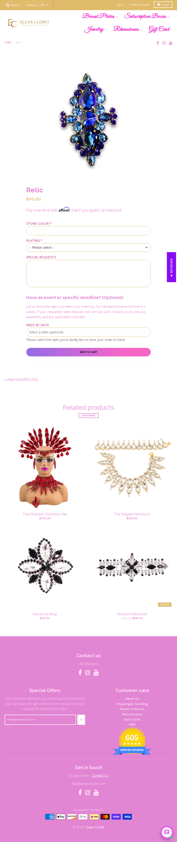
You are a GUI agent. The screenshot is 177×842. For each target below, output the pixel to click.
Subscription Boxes (145, 16)
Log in (120, 4)
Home (8, 42)
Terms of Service (132, 709)
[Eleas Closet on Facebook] (157, 43)
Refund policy (132, 714)
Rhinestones (126, 29)
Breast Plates (98, 16)
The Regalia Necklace (132, 514)
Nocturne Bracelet (132, 614)
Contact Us (100, 775)
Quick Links (132, 719)
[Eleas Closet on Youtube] (170, 43)
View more (88, 415)
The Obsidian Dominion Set (45, 514)
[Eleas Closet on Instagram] (164, 43)
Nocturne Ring (45, 614)
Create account (139, 4)
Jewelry (94, 29)
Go (81, 719)
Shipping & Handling (132, 704)
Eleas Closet (95, 827)
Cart (165, 4)
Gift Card (159, 29)
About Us (132, 699)
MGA (132, 724)
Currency (31, 4)
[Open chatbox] (166, 832)
